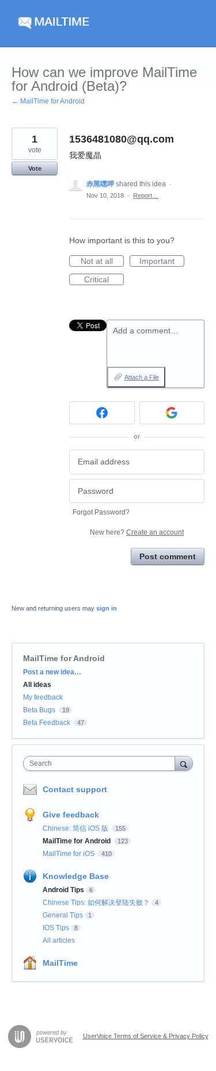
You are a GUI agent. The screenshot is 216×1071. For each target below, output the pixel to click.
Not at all (102, 261)
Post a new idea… (52, 672)
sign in (106, 608)
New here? (137, 532)
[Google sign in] (172, 412)
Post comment (167, 556)
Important (161, 261)
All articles (59, 940)
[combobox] (102, 763)
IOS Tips (56, 928)
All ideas (37, 685)
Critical (104, 280)
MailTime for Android (64, 658)
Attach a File (141, 377)
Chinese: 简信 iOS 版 (76, 828)
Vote (34, 168)
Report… (145, 195)
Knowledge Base (76, 876)
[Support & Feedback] (108, 23)
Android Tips (63, 890)
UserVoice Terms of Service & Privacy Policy (146, 1035)
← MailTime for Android (48, 101)
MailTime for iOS (69, 854)
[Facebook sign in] (102, 412)
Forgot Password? (101, 512)
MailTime (60, 963)
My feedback (43, 697)
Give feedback (71, 814)
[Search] (184, 763)
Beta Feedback (46, 723)
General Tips (63, 915)
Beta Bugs (39, 710)
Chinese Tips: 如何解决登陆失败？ (96, 903)
